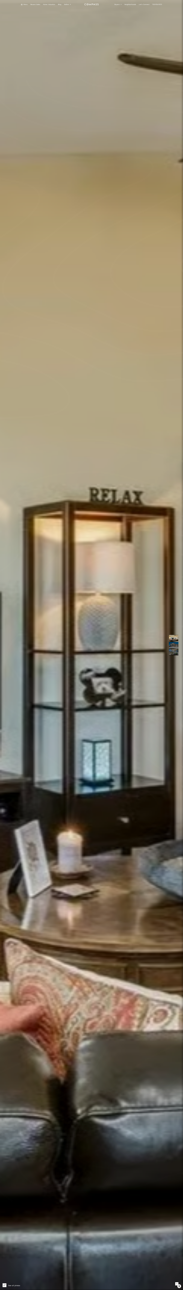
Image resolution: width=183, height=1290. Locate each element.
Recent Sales (35, 4)
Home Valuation (49, 4)
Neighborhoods (130, 4)
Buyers (117, 4)
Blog (59, 4)
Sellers (66, 4)
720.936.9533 (157, 4)
